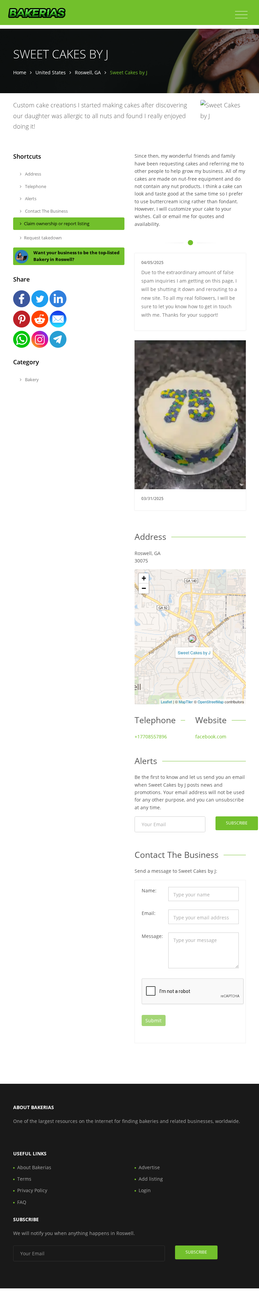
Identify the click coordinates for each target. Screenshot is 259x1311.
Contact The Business (46, 211)
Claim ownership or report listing (56, 223)
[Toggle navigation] (241, 15)
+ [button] (144, 578)
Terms (24, 1179)
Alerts (30, 198)
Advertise (149, 1167)
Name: (149, 890)
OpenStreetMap (211, 701)
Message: (152, 936)
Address (32, 174)
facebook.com (210, 736)
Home (19, 72)
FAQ (21, 1202)
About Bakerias (34, 1167)
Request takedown (43, 238)
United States (50, 72)
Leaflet (166, 701)
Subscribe (237, 823)
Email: (148, 913)
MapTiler (186, 701)
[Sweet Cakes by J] (192, 639)
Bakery (31, 379)
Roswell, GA (88, 72)
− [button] (144, 588)
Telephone (35, 186)
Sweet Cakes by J (194, 652)
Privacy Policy (32, 1190)
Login (145, 1190)
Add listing (151, 1179)
